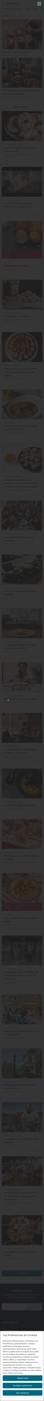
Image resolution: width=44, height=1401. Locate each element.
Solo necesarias (22, 1393)
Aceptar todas (22, 1378)
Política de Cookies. (15, 1373)
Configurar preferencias (22, 1386)
